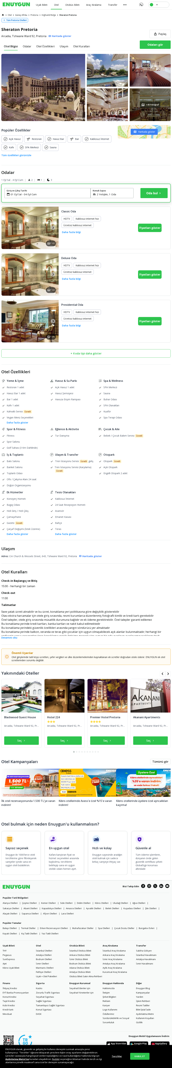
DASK (38, 1013)
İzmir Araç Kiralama (112, 959)
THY (5, 950)
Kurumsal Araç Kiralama (115, 971)
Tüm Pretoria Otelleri (16, 20)
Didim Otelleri (84, 902)
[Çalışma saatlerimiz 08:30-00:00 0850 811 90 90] (141, 3)
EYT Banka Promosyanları (16, 992)
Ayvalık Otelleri (93, 908)
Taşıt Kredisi (9, 1001)
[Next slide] (53, 227)
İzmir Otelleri (42, 963)
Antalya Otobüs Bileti (80, 971)
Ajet (5, 963)
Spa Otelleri (104, 928)
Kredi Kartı (8, 1009)
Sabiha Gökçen (144, 950)
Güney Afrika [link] (21, 15)
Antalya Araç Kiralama (114, 963)
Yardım (139, 996)
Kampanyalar (143, 992)
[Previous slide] (7, 227)
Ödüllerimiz (108, 1013)
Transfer (141, 945)
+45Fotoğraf (152, 104)
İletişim (106, 992)
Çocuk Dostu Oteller (124, 928)
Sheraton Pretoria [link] (68, 15)
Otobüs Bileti (77, 945)
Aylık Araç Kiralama (112, 967)
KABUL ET (140, 1056)
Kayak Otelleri (10, 933)
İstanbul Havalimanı (146, 955)
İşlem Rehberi (143, 1001)
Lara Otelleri (67, 913)
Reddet (55, 1059)
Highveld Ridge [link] (49, 15)
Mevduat (7, 1013)
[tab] (10, 46)
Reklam (106, 1001)
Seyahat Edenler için (79, 988)
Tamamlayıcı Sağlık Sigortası (50, 1005)
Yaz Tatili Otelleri (50, 933)
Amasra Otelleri (74, 908)
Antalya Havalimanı (146, 959)
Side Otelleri (66, 902)
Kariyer (106, 1005)
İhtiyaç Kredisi (10, 988)
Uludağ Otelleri (120, 902)
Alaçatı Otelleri (10, 913)
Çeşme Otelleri (29, 902)
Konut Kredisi (9, 996)
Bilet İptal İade (143, 1009)
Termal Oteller (28, 928)
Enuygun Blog (143, 988)
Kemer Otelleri (48, 902)
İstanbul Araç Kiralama (114, 950)
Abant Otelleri (30, 908)
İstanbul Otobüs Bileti (80, 950)
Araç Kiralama (110, 945)
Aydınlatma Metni (145, 1013)
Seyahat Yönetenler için (81, 992)
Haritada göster (146, 131)
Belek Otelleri (112, 908)
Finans (6, 983)
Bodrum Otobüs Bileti (80, 963)
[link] (2, 14)
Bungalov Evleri (146, 928)
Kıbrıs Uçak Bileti (11, 967)
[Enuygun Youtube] (167, 886)
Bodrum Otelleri (44, 959)
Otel (38, 945)
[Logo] (16, 5)
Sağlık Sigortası (43, 1001)
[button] (86, 87)
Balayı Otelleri (10, 928)
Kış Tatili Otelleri (29, 933)
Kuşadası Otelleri (132, 908)
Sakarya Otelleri (11, 908)
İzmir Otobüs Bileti (78, 959)
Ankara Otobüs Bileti (79, 955)
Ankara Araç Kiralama (114, 955)
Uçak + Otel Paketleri (46, 976)
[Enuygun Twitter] (155, 886)
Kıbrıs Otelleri (102, 902)
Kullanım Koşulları (145, 1018)
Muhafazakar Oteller (83, 928)
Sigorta (40, 983)
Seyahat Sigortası (45, 996)
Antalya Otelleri (44, 955)
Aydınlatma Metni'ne (17, 1059)
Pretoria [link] (34, 15)
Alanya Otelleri (10, 902)
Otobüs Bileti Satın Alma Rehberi (85, 976)
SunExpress (9, 959)
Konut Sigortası (43, 1009)
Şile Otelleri (151, 908)
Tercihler (117, 1056)
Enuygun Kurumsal (79, 983)
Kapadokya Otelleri (51, 908)
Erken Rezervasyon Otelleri (54, 928)
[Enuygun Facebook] (143, 886)
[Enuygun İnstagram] (149, 886)
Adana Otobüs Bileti (79, 967)
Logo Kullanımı (110, 1009)
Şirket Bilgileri (109, 996)
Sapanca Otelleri (30, 913)
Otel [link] (10, 15)
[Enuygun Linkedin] (161, 886)
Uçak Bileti (9, 945)
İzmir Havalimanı (144, 963)
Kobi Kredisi (9, 1005)
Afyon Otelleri (50, 913)
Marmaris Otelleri (45, 967)
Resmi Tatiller (143, 1005)
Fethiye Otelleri (43, 971)
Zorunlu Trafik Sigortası (48, 992)
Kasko (39, 988)
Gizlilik (139, 1022)
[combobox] (49, 194)
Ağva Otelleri (138, 902)
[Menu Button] (125, 4)
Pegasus (7, 955)
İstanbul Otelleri (44, 950)
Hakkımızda (109, 988)
